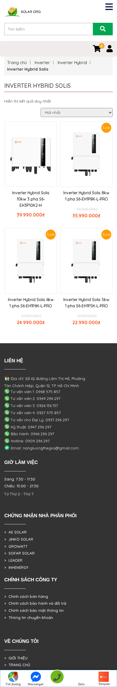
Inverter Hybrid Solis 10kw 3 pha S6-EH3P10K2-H (30, 199)
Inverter (42, 62)
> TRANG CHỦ (17, 665)
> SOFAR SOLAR (19, 553)
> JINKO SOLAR (18, 539)
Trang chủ (17, 62)
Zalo (81, 684)
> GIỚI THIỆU (16, 658)
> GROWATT (16, 546)
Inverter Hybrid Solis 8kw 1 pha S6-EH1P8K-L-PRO (86, 196)
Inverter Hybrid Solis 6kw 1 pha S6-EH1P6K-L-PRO (31, 302)
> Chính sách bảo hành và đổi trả (35, 603)
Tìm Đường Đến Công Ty (13, 684)
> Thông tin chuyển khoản (28, 617)
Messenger (36, 684)
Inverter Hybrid (72, 62)
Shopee (104, 684)
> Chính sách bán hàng (26, 596)
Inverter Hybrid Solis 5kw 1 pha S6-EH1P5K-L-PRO (86, 302)
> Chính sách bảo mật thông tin (34, 610)
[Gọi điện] (57, 678)
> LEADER (13, 560)
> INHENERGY (16, 567)
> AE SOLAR (15, 532)
